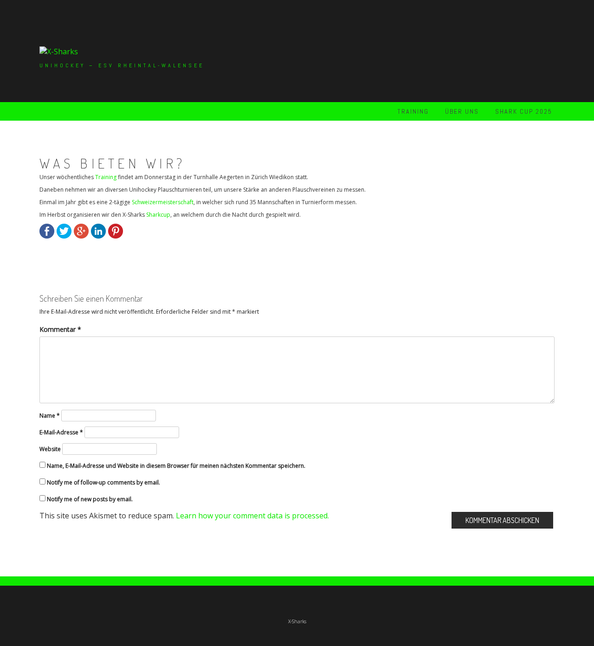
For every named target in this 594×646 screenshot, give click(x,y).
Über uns (462, 111)
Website (50, 449)
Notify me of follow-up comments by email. (103, 482)
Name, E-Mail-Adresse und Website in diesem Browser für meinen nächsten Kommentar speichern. (176, 466)
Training (413, 111)
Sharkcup (158, 215)
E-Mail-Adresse (61, 432)
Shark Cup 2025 (523, 111)
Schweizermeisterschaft (163, 202)
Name (49, 416)
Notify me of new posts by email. (90, 499)
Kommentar (60, 329)
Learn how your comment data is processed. (252, 515)
